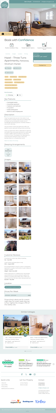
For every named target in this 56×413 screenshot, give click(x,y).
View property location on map (12, 287)
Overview (8, 53)
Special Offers (5, 384)
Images (14, 53)
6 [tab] (30, 351)
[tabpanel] (15, 331)
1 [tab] (25, 351)
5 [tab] (29, 351)
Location (20, 53)
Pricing (26, 53)
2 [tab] (26, 351)
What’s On (4, 382)
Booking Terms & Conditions (8, 388)
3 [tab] (27, 351)
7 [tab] (31, 351)
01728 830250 (36, 1)
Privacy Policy (5, 386)
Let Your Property (24, 382)
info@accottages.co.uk (48, 1)
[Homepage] (4, 5)
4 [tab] (28, 351)
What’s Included (23, 384)
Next (52, 332)
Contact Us (42, 65)
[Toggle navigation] (54, 5)
